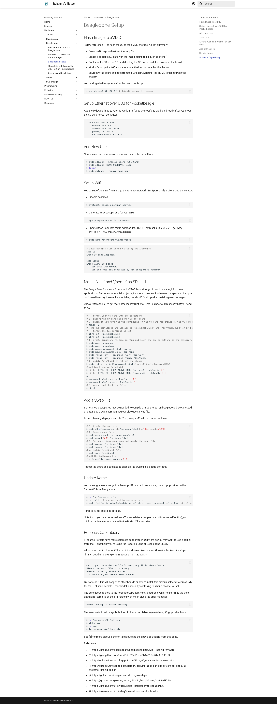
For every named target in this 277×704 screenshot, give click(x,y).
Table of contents (208, 17)
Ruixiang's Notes (53, 17)
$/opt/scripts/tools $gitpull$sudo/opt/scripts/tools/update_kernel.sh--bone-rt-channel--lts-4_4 (139, 500)
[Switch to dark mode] (194, 4)
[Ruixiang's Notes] (46, 4)
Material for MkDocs (63, 700)
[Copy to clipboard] (190, 91)
